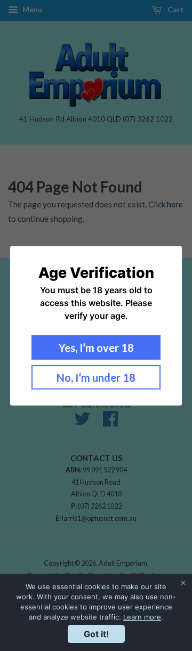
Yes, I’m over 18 (96, 347)
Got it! (96, 634)
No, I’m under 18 (96, 377)
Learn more (142, 617)
